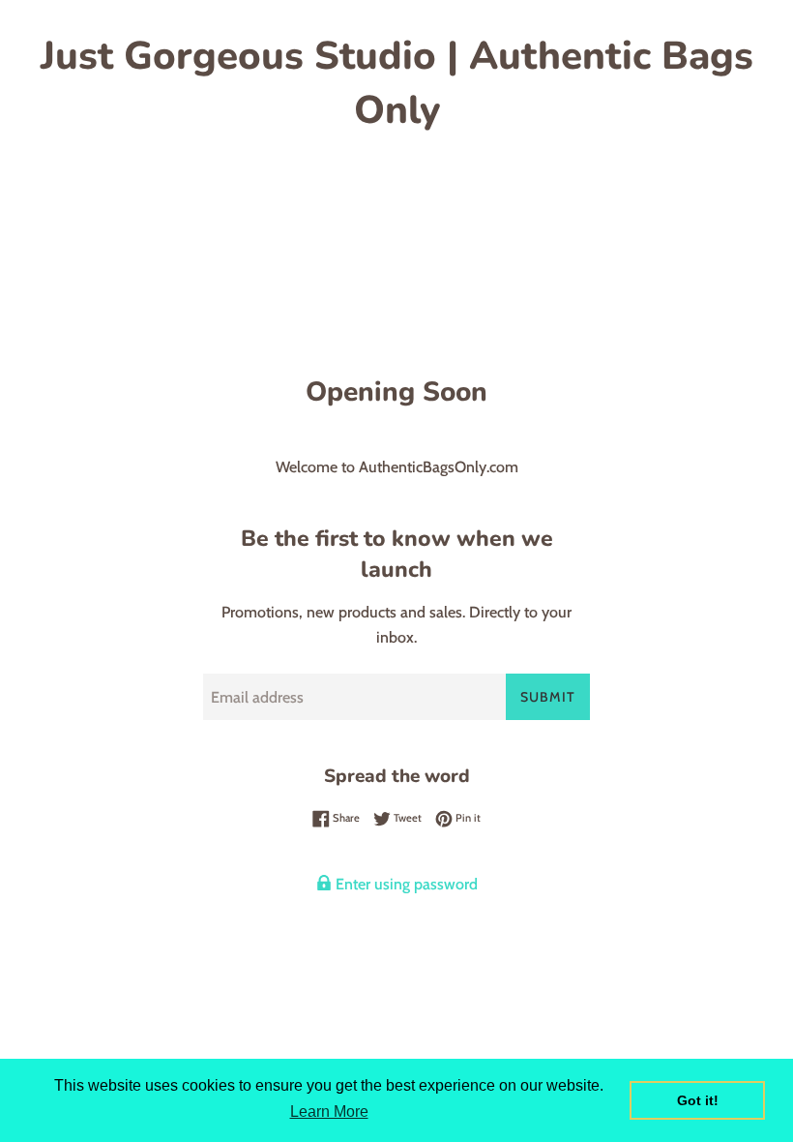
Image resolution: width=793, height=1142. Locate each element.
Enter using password (405, 884)
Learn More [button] (329, 1111)
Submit (547, 697)
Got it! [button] (698, 1100)
